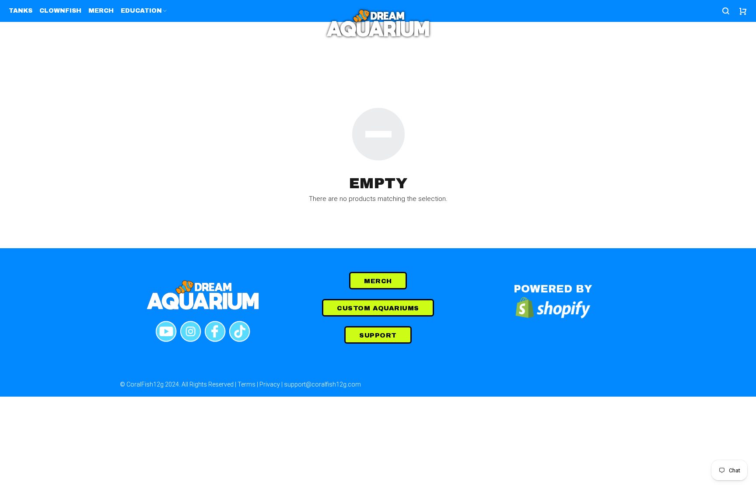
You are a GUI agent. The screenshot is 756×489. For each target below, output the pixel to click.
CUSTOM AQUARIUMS (378, 308)
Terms (247, 384)
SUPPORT (377, 335)
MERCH (378, 281)
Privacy (269, 384)
